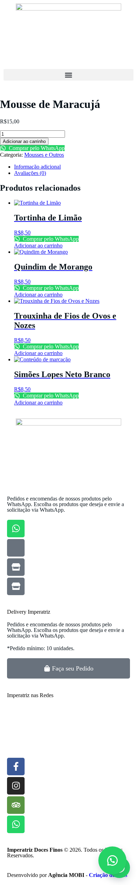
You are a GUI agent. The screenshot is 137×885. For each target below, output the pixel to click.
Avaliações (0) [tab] (30, 173)
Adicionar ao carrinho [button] (38, 246)
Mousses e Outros (44, 155)
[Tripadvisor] (16, 805)
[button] (68, 75)
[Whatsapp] (16, 528)
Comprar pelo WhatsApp (36, 148)
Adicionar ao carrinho (24, 141)
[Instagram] (16, 786)
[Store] (16, 567)
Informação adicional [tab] (37, 167)
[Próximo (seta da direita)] (124, 442)
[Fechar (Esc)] (114, 7)
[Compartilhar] (98, 7)
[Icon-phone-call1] (16, 548)
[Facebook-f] (16, 766)
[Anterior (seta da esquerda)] (12, 442)
